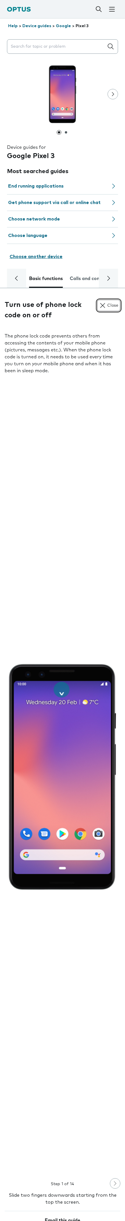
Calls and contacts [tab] (90, 278)
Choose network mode (34, 219)
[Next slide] (113, 94)
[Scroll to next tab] (108, 278)
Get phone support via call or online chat (54, 202)
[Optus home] (19, 9)
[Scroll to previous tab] (16, 278)
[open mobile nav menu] (112, 9)
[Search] (99, 9)
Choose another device (36, 256)
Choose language (27, 235)
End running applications (36, 186)
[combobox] (57, 47)
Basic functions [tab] (46, 278)
